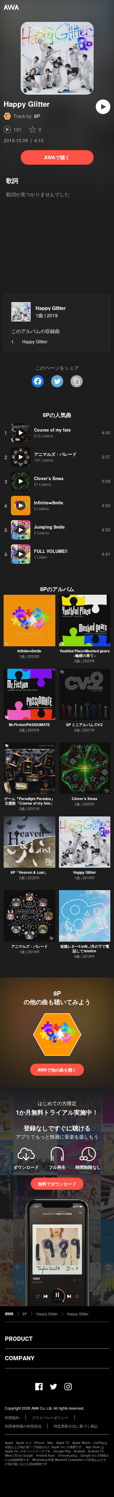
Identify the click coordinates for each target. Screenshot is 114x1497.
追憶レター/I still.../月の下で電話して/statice (84, 949)
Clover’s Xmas (84, 798)
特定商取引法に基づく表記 (76, 1425)
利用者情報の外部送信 (23, 1425)
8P (37, 116)
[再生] (103, 106)
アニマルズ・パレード (29, 946)
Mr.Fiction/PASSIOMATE (29, 724)
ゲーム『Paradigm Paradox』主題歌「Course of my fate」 (29, 801)
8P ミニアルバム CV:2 (84, 724)
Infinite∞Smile (29, 651)
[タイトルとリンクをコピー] (77, 381)
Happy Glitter (51, 307)
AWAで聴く (57, 157)
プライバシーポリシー (50, 1417)
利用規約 (12, 1417)
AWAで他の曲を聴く (57, 1070)
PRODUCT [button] (19, 1338)
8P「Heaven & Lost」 (29, 872)
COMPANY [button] (19, 1358)
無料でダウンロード (57, 1184)
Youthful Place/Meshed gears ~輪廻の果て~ (85, 653)
